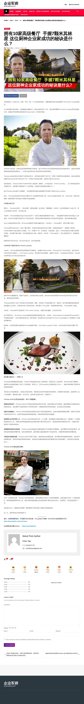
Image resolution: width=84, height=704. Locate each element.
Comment (7, 604)
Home (12, 11)
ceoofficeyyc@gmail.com (34, 548)
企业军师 (11, 3)
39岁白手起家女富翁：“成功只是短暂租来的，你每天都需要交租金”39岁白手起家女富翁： (22, 654)
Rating (6, 628)
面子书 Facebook (74, 4)
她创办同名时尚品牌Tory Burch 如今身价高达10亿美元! (62, 653)
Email (32, 631)
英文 (66, 4)
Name (6, 631)
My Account (55, 11)
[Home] (6, 11)
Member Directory (12, 14)
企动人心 (7, 28)
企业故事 (18, 11)
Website (58, 631)
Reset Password (43, 11)
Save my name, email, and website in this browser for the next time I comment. (28, 639)
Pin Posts (24, 14)
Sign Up (32, 11)
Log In (25, 11)
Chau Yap (26, 541)
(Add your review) (56, 582)
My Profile (66, 11)
